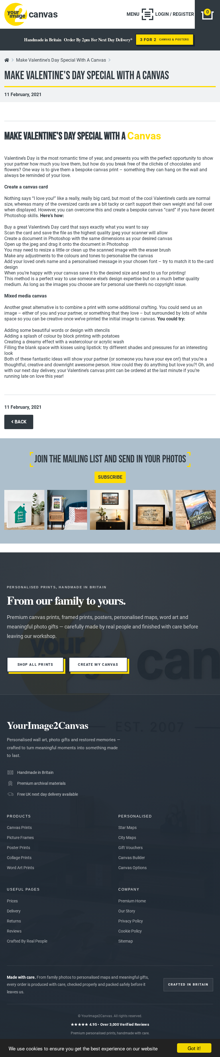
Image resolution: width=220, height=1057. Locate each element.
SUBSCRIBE (110, 477)
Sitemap (125, 941)
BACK (19, 422)
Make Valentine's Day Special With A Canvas (61, 60)
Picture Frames (20, 837)
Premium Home (132, 901)
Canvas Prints (19, 827)
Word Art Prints (20, 867)
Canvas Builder (131, 857)
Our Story (126, 911)
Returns (14, 921)
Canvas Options (132, 867)
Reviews (14, 931)
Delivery (14, 911)
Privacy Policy (130, 921)
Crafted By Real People (27, 941)
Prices (12, 901)
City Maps (127, 837)
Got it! (194, 1048)
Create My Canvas (98, 665)
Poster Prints (18, 847)
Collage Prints (19, 857)
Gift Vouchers (130, 847)
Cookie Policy (130, 931)
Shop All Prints (35, 665)
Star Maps (127, 827)
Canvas (144, 136)
